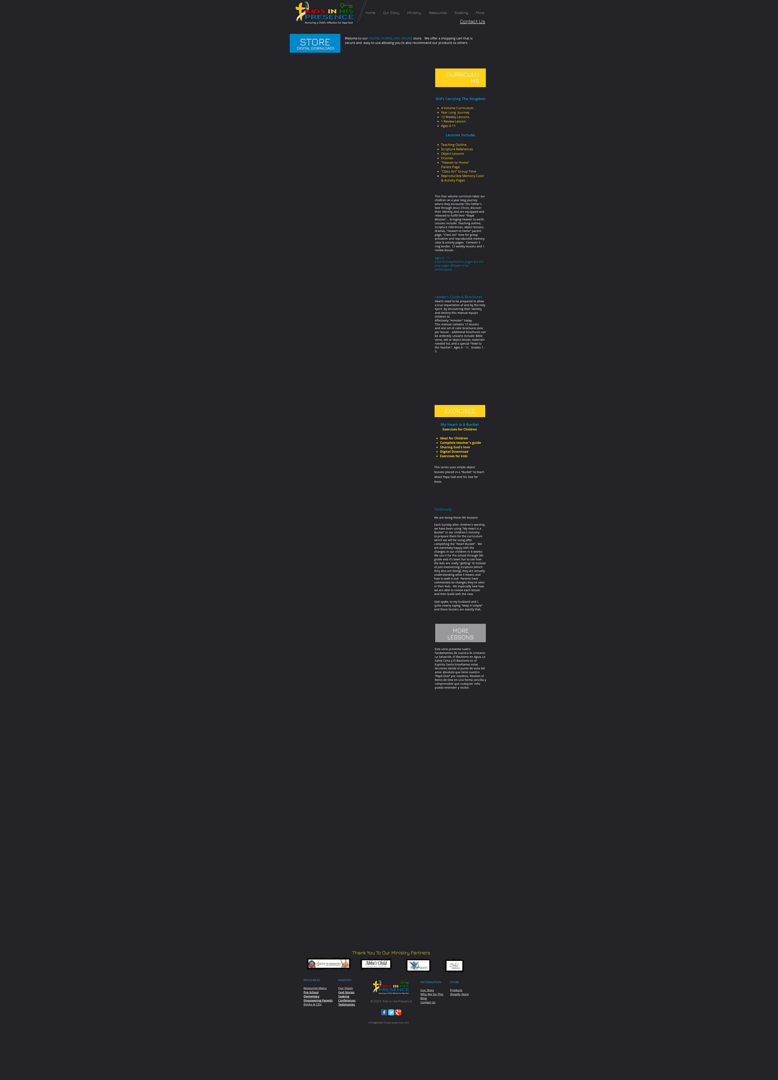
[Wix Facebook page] (384, 1012)
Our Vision (345, 988)
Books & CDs (313, 1004)
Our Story (427, 990)
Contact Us (472, 21)
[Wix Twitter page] (391, 1012)
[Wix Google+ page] (398, 1012)
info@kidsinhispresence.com (388, 1022)
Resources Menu (315, 988)
